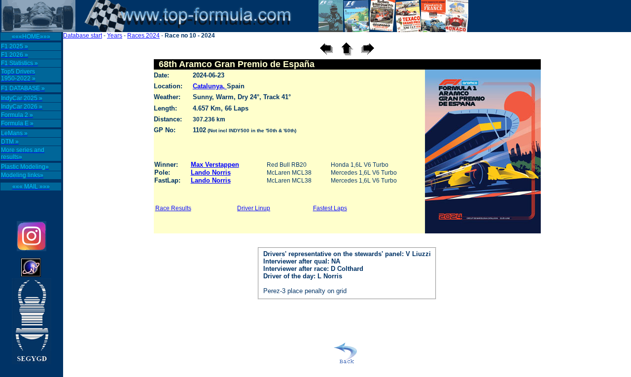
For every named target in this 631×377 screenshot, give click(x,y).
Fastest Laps (330, 208)
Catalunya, (210, 86)
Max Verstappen (215, 164)
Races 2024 (143, 35)
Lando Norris (211, 172)
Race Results (173, 208)
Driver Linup (253, 208)
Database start (82, 35)
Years (114, 35)
